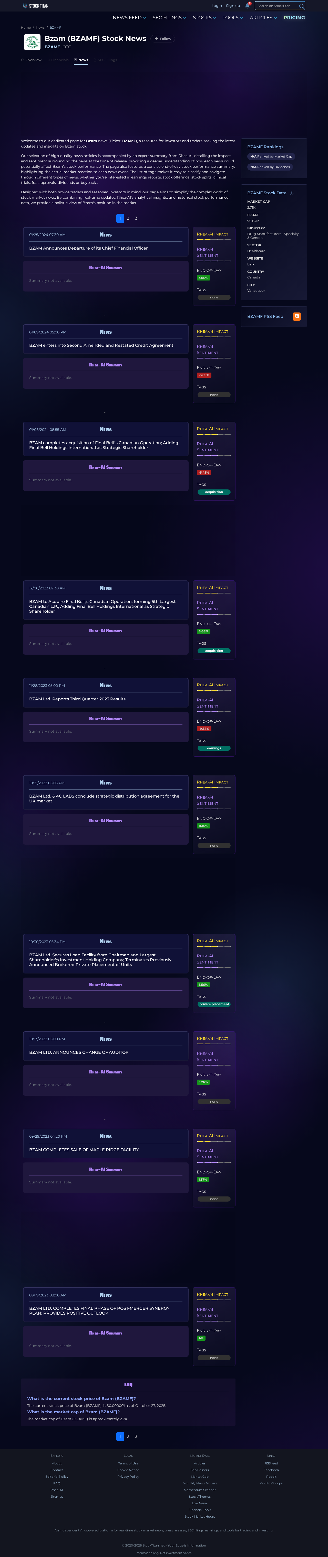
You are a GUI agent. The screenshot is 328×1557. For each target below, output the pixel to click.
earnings (214, 748)
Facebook (271, 1470)
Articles (200, 1463)
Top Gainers (200, 1470)
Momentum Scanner (200, 1490)
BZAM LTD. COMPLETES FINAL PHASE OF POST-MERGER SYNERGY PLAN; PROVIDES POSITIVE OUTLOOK (99, 1311)
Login (217, 5)
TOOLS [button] (231, 17)
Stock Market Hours (199, 1516)
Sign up (233, 5)
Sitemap (56, 1496)
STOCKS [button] (202, 17)
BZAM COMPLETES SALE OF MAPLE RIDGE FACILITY (84, 1149)
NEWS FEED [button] (127, 17)
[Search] (302, 6)
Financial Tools (200, 1510)
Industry (256, 228)
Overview (34, 60)
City (251, 285)
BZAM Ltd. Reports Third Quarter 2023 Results (77, 699)
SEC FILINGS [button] (167, 17)
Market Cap (258, 202)
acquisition (214, 492)
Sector (254, 245)
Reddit (271, 1476)
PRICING (294, 17)
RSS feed (271, 1463)
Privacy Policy (128, 1476)
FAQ (56, 1483)
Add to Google (271, 1483)
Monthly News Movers (200, 1483)
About (57, 1463)
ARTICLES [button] (261, 17)
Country (255, 272)
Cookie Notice (128, 1470)
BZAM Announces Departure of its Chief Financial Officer (88, 248)
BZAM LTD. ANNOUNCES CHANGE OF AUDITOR (79, 1052)
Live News (200, 1503)
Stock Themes (200, 1496)
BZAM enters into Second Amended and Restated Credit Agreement (101, 345)
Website (255, 258)
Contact (56, 1470)
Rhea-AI (185, 155)
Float (253, 215)
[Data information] (291, 193)
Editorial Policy (56, 1476)
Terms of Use (128, 1463)
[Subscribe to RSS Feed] (297, 316)
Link (250, 264)
